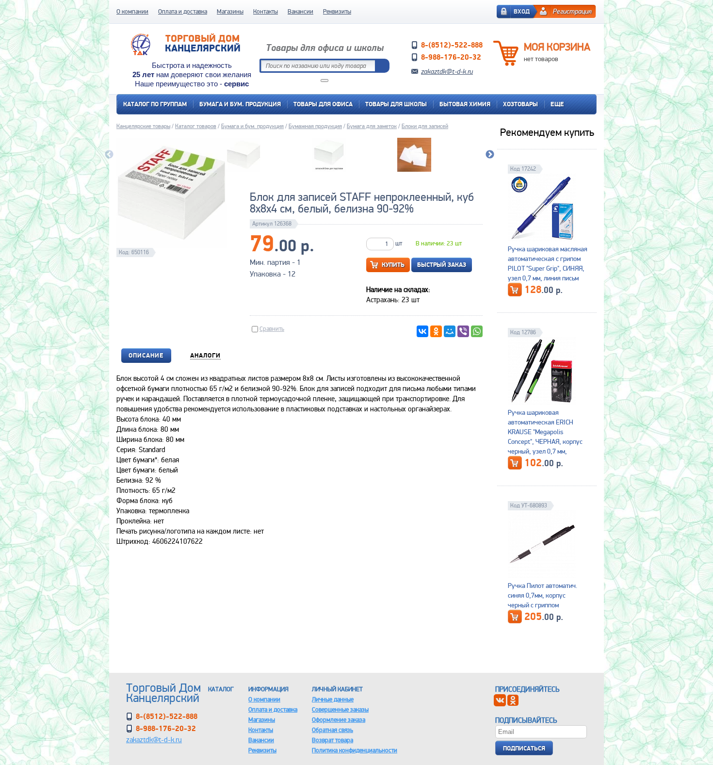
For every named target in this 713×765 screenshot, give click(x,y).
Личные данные (333, 699)
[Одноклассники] (436, 331)
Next (490, 155)
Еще (557, 104)
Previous (109, 155)
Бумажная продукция (315, 126)
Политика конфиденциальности (354, 750)
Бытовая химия (464, 104)
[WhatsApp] (477, 331)
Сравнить (271, 328)
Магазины (230, 11)
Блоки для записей (425, 126)
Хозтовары (520, 104)
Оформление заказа (338, 719)
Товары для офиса (323, 104)
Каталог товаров (195, 126)
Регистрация (572, 11)
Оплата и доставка (182, 11)
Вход (522, 11)
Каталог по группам (155, 104)
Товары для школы (396, 104)
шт (399, 243)
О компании (132, 11)
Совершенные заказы (340, 709)
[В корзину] (515, 289)
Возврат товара (332, 740)
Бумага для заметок (372, 126)
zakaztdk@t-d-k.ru (447, 71)
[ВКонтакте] (422, 331)
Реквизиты (337, 11)
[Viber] (463, 331)
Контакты (265, 11)
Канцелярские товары (143, 126)
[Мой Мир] (449, 331)
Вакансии (300, 11)
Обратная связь (332, 729)
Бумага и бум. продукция (240, 104)
